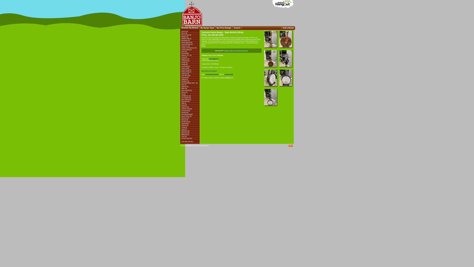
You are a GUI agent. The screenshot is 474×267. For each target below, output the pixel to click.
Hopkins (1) (184, 86)
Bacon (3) (184, 33)
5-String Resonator (212, 74)
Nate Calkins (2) (186, 99)
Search (237, 28)
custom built (228, 74)
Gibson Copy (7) (186, 70)
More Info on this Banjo (209, 71)
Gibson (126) (185, 68)
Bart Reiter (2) (185, 40)
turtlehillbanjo (213, 59)
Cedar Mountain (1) (187, 44)
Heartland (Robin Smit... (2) (189, 83)
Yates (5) (184, 136)
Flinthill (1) (184, 64)
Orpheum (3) (185, 107)
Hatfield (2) (184, 79)
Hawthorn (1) (185, 81)
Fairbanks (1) (185, 60)
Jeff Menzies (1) (186, 96)
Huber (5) (184, 88)
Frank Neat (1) (185, 66)
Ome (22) (184, 105)
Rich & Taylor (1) (186, 116)
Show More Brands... (187, 141)
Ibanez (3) (184, 92)
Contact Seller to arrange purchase (235, 51)
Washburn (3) (185, 131)
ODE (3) (183, 103)
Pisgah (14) (184, 112)
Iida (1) (183, 94)
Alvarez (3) (184, 31)
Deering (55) (185, 53)
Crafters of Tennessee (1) (189, 48)
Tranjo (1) (184, 127)
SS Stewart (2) (185, 121)
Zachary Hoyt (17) (186, 138)
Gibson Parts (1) (186, 72)
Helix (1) (183, 84)
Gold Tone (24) (185, 75)
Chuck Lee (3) (185, 46)
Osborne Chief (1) (186, 108)
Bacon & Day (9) (186, 35)
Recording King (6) (187, 114)
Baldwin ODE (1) (186, 38)
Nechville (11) (185, 101)
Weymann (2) (185, 133)
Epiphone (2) (185, 59)
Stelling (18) (185, 123)
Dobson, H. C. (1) (186, 55)
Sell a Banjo (288, 28)
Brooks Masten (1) (186, 42)
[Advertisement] (216, 97)
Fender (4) (184, 62)
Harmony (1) (185, 77)
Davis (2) (184, 51)
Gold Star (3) (185, 73)
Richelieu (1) (185, 118)
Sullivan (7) (184, 125)
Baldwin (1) (184, 36)
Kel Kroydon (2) (186, 97)
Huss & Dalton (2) (186, 90)
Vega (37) (184, 129)
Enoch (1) (184, 57)
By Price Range (224, 28)
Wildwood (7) (185, 134)
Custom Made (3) (186, 49)
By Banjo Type (207, 28)
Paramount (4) (185, 110)
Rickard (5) (184, 120)
